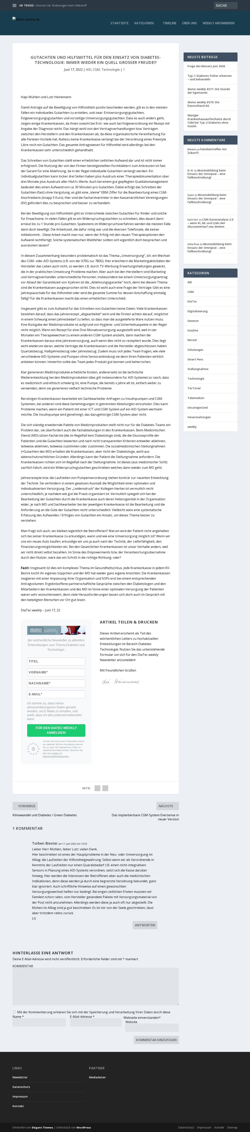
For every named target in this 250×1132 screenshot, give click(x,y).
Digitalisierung (198, 311)
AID (88, 69)
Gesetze (193, 321)
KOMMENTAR (22, 966)
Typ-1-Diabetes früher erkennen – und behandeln (210, 77)
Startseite (120, 23)
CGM (96, 69)
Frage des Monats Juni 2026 (206, 66)
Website (131, 1022)
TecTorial (194, 388)
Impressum (20, 1096)
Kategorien (144, 23)
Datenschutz (21, 1087)
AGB (55, 753)
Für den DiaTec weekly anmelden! (56, 730)
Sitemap (232, 1127)
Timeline (169, 23)
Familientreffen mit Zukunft (207, 151)
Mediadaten (97, 1077)
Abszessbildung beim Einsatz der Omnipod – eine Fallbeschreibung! (207, 173)
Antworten (145, 925)
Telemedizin (196, 398)
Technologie (110, 69)
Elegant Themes (42, 1127)
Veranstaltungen (199, 417)
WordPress (84, 1127)
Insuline (193, 330)
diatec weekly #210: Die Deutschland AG (203, 104)
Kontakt (18, 1106)
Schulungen (195, 350)
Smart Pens (195, 359)
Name (18, 1016)
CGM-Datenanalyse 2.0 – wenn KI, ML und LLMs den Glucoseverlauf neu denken (210, 223)
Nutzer (192, 340)
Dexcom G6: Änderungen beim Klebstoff (61, 5)
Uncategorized (198, 407)
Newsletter (20, 1077)
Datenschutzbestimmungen (56, 756)
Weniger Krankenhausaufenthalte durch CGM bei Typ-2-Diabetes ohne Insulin (209, 120)
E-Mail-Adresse (82, 1016)
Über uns (189, 23)
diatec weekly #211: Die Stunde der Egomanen (209, 90)
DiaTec (192, 301)
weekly (192, 427)
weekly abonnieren (219, 23)
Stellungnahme (198, 369)
